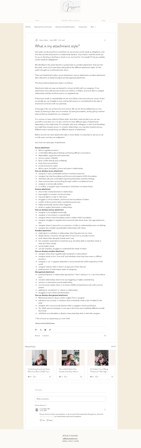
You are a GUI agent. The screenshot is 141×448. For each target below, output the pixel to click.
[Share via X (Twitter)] (41, 330)
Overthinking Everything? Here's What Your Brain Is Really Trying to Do (39, 370)
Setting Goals (83, 27)
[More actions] (105, 40)
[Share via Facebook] (36, 330)
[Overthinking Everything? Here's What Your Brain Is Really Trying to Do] (39, 358)
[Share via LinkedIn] (45, 330)
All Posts (28, 27)
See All (113, 346)
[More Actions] (105, 409)
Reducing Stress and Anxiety (43, 27)
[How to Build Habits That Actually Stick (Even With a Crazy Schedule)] (70, 358)
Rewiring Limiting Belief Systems (65, 27)
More (92, 27)
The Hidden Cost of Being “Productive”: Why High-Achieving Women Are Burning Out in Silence (100, 370)
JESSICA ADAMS (70, 435)
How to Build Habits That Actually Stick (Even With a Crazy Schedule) (68, 370)
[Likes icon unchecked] (41, 420)
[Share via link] (50, 330)
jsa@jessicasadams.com (70, 438)
